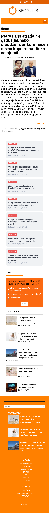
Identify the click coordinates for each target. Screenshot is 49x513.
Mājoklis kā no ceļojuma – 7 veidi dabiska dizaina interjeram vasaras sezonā (28, 371)
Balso (24, 304)
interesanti (29, 129)
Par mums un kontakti (26, 493)
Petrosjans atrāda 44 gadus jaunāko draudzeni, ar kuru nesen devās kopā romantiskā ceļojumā (24, 44)
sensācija (37, 129)
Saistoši (11, 129)
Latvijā (26, 478)
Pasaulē (26, 475)
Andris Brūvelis (27, 57)
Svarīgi (17, 129)
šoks (43, 129)
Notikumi (26, 481)
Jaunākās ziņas (26, 463)
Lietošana (26, 490)
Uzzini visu (42, 123)
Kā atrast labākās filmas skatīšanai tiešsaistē (27, 386)
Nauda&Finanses (26, 469)
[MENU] (45, 21)
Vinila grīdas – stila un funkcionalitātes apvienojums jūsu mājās (27, 320)
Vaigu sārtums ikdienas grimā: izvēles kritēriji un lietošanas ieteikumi (27, 336)
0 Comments (9, 131)
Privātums (26, 496)
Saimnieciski (26, 466)
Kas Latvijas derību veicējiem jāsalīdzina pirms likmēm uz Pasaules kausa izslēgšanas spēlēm (28, 354)
